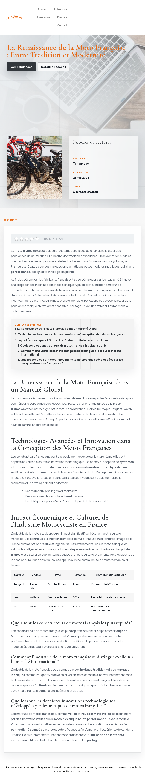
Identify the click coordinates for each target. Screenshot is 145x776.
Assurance (43, 17)
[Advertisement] (72, 103)
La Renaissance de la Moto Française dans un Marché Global (57, 329)
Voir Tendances (21, 67)
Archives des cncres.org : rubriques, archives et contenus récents (44, 767)
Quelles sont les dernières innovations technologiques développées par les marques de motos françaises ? (72, 361)
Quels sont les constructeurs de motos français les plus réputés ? (64, 345)
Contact (62, 25)
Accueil (42, 9)
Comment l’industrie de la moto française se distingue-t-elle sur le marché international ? (71, 352)
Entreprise (60, 9)
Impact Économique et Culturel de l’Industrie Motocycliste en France (64, 340)
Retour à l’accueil (53, 67)
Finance (62, 17)
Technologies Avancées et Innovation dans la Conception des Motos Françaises (71, 334)
